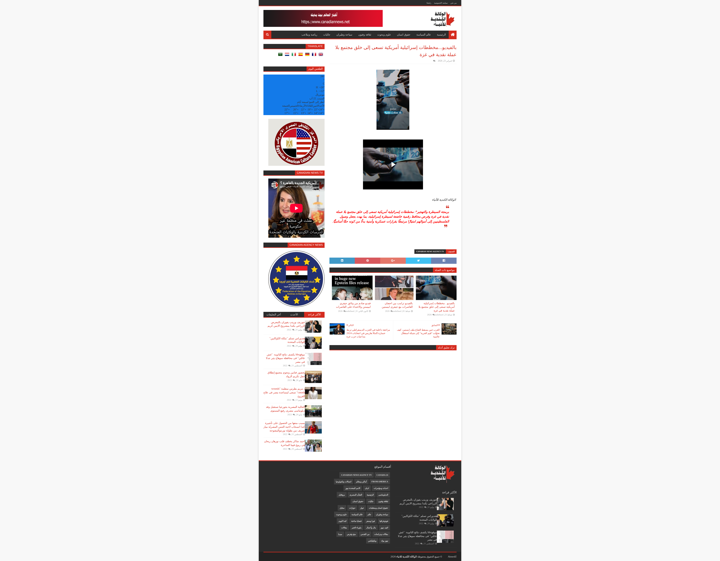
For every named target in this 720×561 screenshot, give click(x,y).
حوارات (352, 508)
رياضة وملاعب (309, 34)
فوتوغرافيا (384, 521)
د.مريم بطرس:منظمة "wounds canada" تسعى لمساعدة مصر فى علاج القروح (284, 392)
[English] (322, 55)
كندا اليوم (342, 521)
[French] (315, 55)
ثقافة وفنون (364, 34)
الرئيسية (441, 34)
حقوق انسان (403, 34)
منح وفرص (351, 534)
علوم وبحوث (384, 34)
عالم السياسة (423, 34)
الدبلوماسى (383, 495)
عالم (369, 514)
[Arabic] (281, 55)
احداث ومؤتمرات (381, 488)
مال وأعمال (371, 527)
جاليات (326, 34)
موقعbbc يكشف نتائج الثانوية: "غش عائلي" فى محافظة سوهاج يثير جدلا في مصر (285, 358)
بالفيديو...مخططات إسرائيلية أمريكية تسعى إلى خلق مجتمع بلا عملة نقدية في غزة (436, 307)
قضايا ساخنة (356, 521)
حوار (362, 508)
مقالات (344, 527)
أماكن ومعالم (361, 481)
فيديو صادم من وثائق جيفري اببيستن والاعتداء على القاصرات (353, 305)
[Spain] (301, 55)
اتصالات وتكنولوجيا (343, 481)
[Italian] (295, 55)
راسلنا (429, 3)
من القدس (365, 534)
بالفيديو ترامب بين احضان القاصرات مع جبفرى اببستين (397, 305)
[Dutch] (288, 55)
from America (379, 481)
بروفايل (342, 495)
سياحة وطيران (344, 34)
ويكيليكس (372, 541)
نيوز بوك (384, 541)
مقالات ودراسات (381, 534)
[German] (308, 55)
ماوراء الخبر (357, 527)
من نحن (453, 3)
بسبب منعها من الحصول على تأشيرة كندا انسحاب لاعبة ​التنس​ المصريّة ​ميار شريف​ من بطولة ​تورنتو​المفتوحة (284, 427)
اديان (367, 488)
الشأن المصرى (356, 495)
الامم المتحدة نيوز (352, 488)
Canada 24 (382, 475)
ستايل (342, 508)
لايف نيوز (384, 527)
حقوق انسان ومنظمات (378, 508)
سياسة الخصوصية (441, 3)
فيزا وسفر (370, 521)
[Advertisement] (281, 471)
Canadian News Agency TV (430, 251)
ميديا (340, 534)
